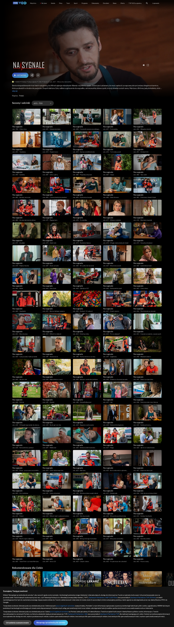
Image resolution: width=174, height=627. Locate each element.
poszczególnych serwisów (65, 606)
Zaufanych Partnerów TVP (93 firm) (143, 597)
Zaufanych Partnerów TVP (109, 614)
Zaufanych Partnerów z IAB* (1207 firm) (103, 597)
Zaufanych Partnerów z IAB (77, 614)
